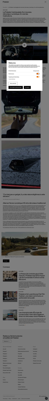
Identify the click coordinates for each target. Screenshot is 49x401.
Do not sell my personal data (15, 87)
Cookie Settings (12, 79)
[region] (24, 75)
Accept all (27, 87)
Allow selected (13, 83)
